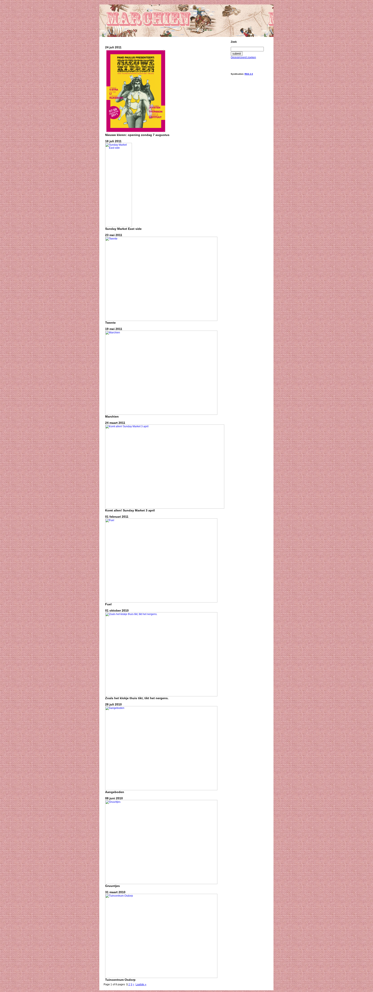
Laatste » (141, 984)
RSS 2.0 (249, 74)
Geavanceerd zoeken (243, 57)
